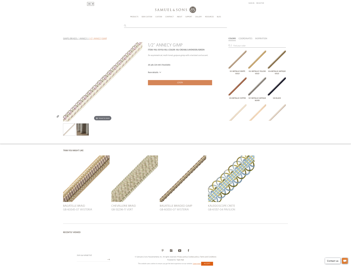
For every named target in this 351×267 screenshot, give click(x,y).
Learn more (197, 263)
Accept (207, 264)
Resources (209, 17)
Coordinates (245, 39)
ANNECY (83, 39)
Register (260, 3)
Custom (158, 17)
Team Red (180, 260)
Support (188, 17)
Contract (169, 17)
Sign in (251, 3)
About (179, 17)
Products (134, 17)
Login (180, 83)
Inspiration (261, 39)
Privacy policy (182, 257)
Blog (219, 17)
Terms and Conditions (208, 257)
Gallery (198, 17)
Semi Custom (146, 17)
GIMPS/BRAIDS (70, 39)
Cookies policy (193, 257)
